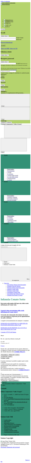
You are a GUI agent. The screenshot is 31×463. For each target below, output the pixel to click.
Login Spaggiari (13, 69)
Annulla (3, 122)
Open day (6, 263)
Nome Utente (19, 37)
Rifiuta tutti (14, 354)
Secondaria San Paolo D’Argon (15, 293)
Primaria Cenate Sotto (13, 290)
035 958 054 (9, 397)
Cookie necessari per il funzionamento (11, 374)
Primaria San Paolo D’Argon (14, 295)
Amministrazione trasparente (11, 432)
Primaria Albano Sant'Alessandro (16, 287)
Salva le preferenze (13, 380)
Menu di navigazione (20, 279)
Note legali (7, 421)
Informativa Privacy (9, 423)
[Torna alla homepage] (15, 124)
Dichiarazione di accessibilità (11, 426)
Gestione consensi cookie (10, 430)
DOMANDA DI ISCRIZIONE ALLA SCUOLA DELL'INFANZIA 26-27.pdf (14, 328)
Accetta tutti (6, 356)
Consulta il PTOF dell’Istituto (8, 332)
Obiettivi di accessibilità (10, 427)
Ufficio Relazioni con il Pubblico (12, 424)
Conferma (9, 122)
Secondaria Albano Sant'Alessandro (16, 284)
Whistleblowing (8, 429)
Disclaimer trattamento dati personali (10, 447)
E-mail (18, 63)
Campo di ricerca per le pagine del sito (11, 245)
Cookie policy (7, 420)
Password (18, 39)
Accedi (3, 29)
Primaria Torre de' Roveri (14, 286)
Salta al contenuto (5, 1)
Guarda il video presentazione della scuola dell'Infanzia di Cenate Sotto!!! (12, 311)
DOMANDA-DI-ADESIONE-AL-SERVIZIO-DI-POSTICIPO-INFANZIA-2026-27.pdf (14, 324)
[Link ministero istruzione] (8, 3)
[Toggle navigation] (14, 144)
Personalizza (4, 354)
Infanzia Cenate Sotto (13, 289)
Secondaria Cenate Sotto (13, 292)
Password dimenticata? (7, 42)
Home (5, 261)
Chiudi (2, 80)
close (2, 152)
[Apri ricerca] (17, 131)
